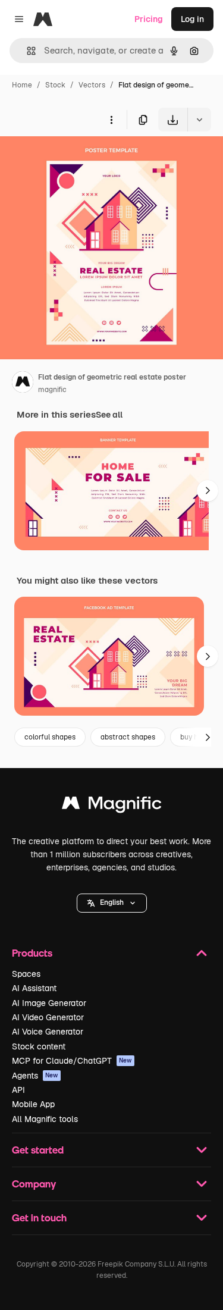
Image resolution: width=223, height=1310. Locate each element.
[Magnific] (112, 806)
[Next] (207, 490)
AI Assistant (34, 988)
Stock (55, 85)
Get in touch (39, 1217)
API (18, 1090)
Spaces (26, 974)
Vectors (91, 85)
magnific (52, 389)
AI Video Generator (48, 1017)
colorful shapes (50, 737)
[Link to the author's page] (22, 383)
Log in (192, 19)
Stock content (38, 1046)
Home (22, 85)
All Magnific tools (45, 1119)
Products (32, 953)
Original (76, 159)
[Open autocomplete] (26, 50)
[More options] (111, 119)
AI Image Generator (49, 1003)
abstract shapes (127, 737)
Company (34, 1183)
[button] (112, 903)
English (112, 902)
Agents (35, 1075)
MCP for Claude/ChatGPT (72, 1060)
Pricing (148, 19)
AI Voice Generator (47, 1031)
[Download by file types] (199, 119)
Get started (38, 1149)
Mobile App (33, 1104)
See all (109, 414)
